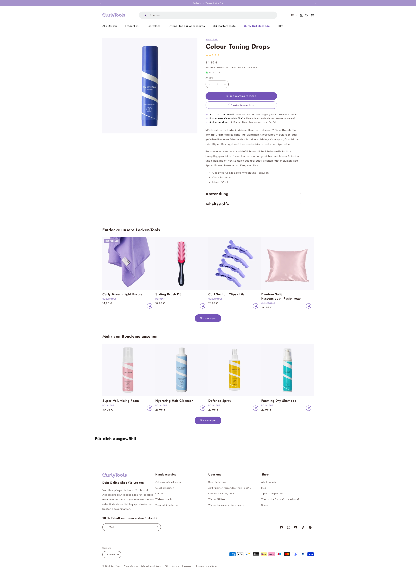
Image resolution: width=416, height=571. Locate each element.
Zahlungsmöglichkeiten (168, 482)
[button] (312, 15)
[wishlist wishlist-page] (306, 15)
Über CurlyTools (217, 482)
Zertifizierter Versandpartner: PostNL (229, 487)
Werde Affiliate (217, 499)
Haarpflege (154, 26)
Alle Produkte (269, 482)
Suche (264, 504)
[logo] (113, 15)
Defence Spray (219, 401)
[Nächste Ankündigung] (315, 3)
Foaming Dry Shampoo (279, 401)
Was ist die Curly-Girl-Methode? (280, 499)
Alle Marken (109, 26)
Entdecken (132, 26)
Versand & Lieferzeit (167, 504)
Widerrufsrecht (164, 499)
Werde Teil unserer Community (226, 504)
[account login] (301, 15)
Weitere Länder (288, 114)
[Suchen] (145, 15)
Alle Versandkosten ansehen (278, 118)
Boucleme (212, 39)
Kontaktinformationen (206, 566)
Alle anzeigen (208, 318)
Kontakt (159, 493)
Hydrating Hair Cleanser (174, 401)
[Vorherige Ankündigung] (100, 3)
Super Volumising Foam (120, 401)
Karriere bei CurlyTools (221, 493)
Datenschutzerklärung (151, 566)
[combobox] (208, 15)
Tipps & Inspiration (272, 493)
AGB (167, 566)
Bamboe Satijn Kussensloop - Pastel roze (281, 296)
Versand (175, 566)
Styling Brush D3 (168, 294)
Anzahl (209, 77)
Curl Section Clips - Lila (226, 294)
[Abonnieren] (157, 527)
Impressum (187, 566)
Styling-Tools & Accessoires (187, 26)
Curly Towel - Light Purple (122, 294)
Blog (263, 487)
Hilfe (280, 26)
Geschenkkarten (164, 487)
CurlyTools (116, 566)
